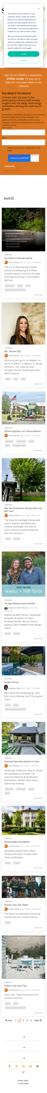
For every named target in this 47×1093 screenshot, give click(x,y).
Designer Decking (11, 682)
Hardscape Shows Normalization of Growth (21, 761)
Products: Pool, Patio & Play (15, 985)
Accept (23, 54)
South (20, 286)
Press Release (13, 262)
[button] (43, 9)
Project (17, 863)
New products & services (15, 290)
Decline (23, 60)
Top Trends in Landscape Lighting (18, 258)
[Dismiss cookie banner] (38, 9)
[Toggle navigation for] (23, 1038)
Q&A (23, 379)
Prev (9, 1020)
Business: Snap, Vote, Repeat (16, 904)
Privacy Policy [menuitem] (23, 1080)
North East (9, 286)
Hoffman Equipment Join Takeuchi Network (22, 431)
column (17, 539)
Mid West (9, 441)
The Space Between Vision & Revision (19, 603)
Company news (19, 445)
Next (37, 1020)
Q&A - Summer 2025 (12, 351)
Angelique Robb (14, 688)
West (28, 286)
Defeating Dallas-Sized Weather (17, 841)
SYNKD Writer (13, 355)
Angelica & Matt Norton (17, 608)
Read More (38, 295)
